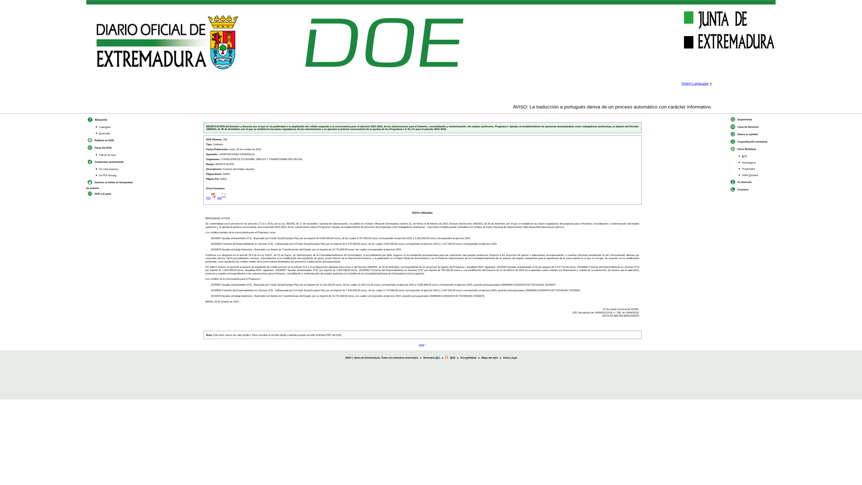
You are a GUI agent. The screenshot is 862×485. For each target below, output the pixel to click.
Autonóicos (749, 162)
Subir (421, 345)
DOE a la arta (103, 193)
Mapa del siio (490, 357)
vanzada (104, 133)
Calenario (105, 127)
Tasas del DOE (103, 147)
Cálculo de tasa (107, 155)
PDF (208, 198)
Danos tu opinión (747, 134)
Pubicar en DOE (104, 140)
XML (219, 198)
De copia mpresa (108, 169)
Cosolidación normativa (752, 141)
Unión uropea (750, 175)
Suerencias (744, 119)
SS (452, 357)
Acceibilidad (468, 357)
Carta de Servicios (748, 127)
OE (744, 156)
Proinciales (748, 169)
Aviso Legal (510, 357)
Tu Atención (744, 182)
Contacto (742, 189)
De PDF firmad (108, 175)
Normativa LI (431, 357)
